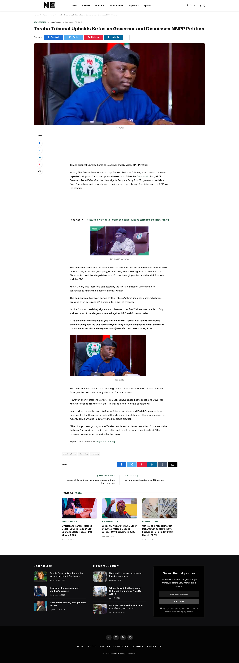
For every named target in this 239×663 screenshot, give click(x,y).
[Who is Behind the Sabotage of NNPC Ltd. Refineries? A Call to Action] (100, 591)
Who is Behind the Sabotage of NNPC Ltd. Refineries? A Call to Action (125, 591)
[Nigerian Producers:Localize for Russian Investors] (100, 576)
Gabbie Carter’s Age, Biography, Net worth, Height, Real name (66, 574)
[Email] (39, 171)
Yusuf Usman (56, 22)
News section (40, 22)
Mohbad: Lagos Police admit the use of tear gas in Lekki (126, 607)
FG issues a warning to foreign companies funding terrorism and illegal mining (127, 219)
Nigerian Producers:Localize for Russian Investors (125, 574)
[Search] (200, 5)
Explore (133, 5)
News (74, 5)
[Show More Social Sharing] (127, 37)
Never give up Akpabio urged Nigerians (144, 480)
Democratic (143, 176)
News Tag (84, 454)
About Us (104, 646)
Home (80, 646)
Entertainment (117, 5)
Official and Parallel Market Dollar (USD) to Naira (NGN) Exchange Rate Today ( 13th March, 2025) (157, 530)
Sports (147, 5)
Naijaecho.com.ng (105, 441)
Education (100, 5)
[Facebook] (39, 143)
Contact (138, 646)
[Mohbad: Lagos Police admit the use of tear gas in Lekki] (100, 609)
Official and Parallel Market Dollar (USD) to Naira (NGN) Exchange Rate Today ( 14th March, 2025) (77, 530)
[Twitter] (39, 150)
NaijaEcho (114, 653)
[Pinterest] (39, 164)
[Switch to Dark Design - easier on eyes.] (203, 5)
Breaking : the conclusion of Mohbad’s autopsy (64, 589)
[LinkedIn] (39, 157)
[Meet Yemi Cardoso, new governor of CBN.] (40, 606)
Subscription (154, 646)
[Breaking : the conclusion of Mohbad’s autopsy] (40, 591)
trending (95, 454)
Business (86, 5)
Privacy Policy (121, 646)
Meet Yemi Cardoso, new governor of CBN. (68, 604)
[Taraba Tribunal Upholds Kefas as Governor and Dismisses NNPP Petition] (119, 84)
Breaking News (69, 454)
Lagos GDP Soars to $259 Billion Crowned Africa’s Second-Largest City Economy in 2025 (119, 528)
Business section (70, 522)
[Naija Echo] (49, 5)
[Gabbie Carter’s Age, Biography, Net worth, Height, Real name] (40, 576)
